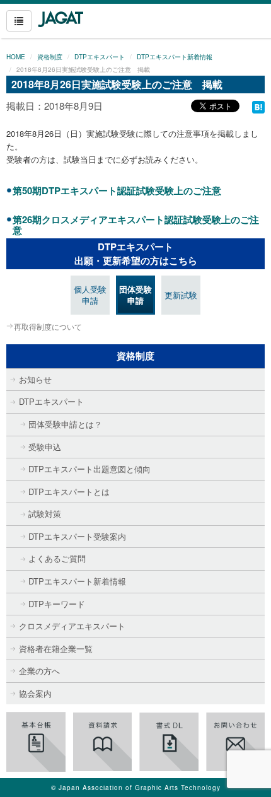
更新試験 (180, 295)
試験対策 (44, 514)
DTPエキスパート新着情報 (174, 56)
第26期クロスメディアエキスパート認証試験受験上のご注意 (136, 224)
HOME (15, 56)
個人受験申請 (90, 295)
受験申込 (44, 447)
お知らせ (35, 379)
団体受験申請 (135, 295)
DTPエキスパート (99, 56)
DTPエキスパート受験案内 (77, 536)
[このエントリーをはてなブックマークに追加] (258, 105)
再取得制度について (48, 326)
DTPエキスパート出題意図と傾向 (89, 469)
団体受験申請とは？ (65, 424)
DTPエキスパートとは (69, 491)
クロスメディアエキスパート (72, 626)
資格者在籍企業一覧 (56, 648)
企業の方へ (39, 671)
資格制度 (49, 56)
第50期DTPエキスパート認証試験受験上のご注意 (117, 190)
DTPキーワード (56, 604)
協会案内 (35, 693)
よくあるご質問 (57, 558)
